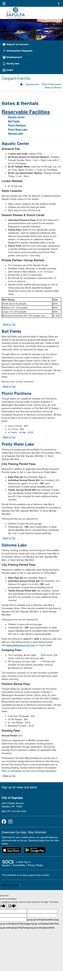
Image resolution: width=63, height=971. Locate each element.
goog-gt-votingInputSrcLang (43, 919)
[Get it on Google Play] (35, 850)
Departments (32, 84)
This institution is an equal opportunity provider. (26, 875)
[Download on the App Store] (11, 850)
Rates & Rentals (53, 87)
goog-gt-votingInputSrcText (43, 923)
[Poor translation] (12, 906)
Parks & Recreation (51, 84)
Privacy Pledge (35, 865)
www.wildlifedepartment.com (20, 645)
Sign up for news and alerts (19, 787)
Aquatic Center (16, 117)
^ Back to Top (9, 324)
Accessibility (19, 865)
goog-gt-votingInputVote (41, 927)
